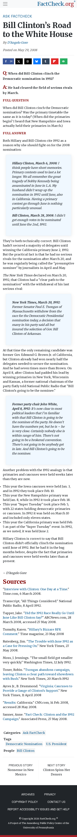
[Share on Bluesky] (37, 61)
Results (10, 702)
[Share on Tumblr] (46, 61)
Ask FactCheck (17, 16)
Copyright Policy (25, 802)
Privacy (50, 794)
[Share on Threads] (28, 61)
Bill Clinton (25, 751)
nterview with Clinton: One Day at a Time (36, 589)
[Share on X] (19, 61)
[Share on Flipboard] (54, 61)
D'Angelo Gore (17, 42)
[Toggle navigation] (5, 4)
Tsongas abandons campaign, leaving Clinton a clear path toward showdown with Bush (38, 674)
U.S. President (56, 744)
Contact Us (56, 802)
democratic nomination (24, 744)
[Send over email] (63, 61)
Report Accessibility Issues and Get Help (39, 809)
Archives (28, 794)
